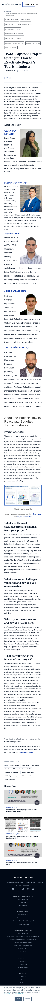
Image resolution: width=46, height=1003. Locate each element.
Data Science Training (13, 38)
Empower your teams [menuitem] (23, 918)
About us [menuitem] (23, 977)
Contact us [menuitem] (23, 983)
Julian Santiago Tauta (15, 291)
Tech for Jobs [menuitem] (23, 905)
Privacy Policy (8, 994)
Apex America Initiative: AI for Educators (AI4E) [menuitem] (23, 939)
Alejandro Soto (11, 233)
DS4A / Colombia (11, 47)
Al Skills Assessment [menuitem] (23, 924)
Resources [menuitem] (23, 961)
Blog (10, 11)
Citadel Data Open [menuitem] (23, 949)
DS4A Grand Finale (33, 43)
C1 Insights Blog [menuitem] (23, 967)
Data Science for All (12, 29)
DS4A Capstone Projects (14, 43)
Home (6, 11)
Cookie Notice (19, 994)
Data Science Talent (25, 24)
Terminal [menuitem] (23, 952)
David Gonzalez (15, 183)
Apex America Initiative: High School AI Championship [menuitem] (23, 936)
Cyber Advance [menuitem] (23, 902)
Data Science (9, 24)
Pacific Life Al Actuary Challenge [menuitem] (23, 946)
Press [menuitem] (23, 980)
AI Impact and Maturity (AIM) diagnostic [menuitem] (23, 921)
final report (37, 514)
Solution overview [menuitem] (23, 899)
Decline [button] (27, 998)
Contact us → (29, 4)
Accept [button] (18, 998)
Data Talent (25, 19)
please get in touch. (26, 752)
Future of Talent (11, 19)
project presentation (24, 517)
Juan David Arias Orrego (16, 347)
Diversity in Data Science (14, 33)
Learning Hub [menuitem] (23, 964)
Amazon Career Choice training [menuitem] (23, 942)
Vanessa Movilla (10, 132)
